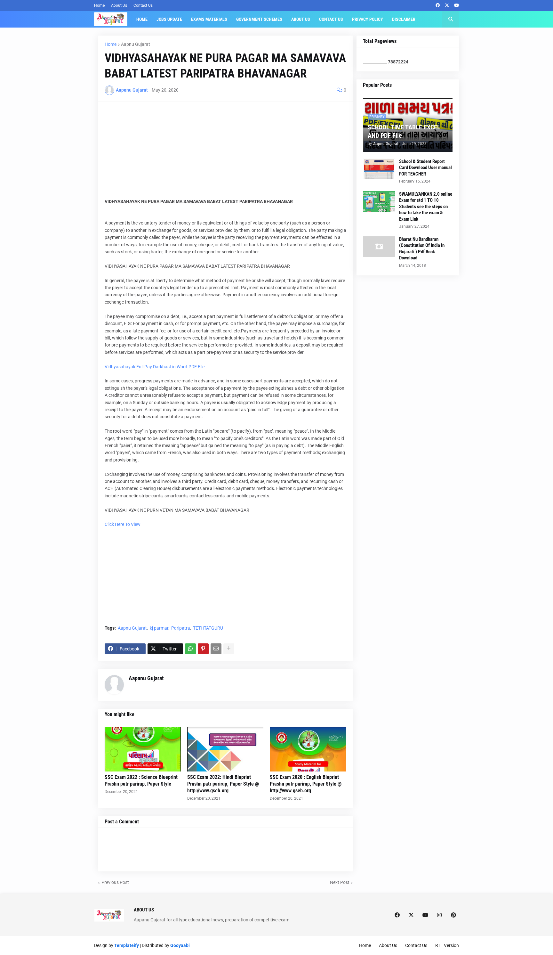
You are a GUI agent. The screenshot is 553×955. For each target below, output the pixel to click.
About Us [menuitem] (300, 19)
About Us (119, 5)
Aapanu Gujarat (146, 678)
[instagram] (439, 915)
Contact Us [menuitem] (331, 19)
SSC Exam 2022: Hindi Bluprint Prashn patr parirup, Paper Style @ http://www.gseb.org (223, 784)
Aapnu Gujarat (135, 44)
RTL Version (447, 945)
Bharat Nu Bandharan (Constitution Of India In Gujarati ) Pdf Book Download (422, 248)
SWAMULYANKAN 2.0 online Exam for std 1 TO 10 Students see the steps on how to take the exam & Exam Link (425, 206)
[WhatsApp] (190, 648)
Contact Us (143, 5)
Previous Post (115, 882)
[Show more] (228, 648)
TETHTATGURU (208, 628)
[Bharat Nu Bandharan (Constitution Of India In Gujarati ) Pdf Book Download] (379, 246)
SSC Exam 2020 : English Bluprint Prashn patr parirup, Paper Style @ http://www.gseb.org (305, 784)
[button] (450, 19)
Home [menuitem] (142, 19)
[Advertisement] (225, 153)
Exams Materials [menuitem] (209, 19)
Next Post (339, 882)
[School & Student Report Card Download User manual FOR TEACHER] (379, 169)
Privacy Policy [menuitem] (367, 19)
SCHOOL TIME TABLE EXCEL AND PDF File (404, 131)
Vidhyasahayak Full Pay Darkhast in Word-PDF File (154, 366)
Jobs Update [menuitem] (169, 19)
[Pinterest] (203, 648)
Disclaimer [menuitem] (403, 19)
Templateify (126, 945)
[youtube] (456, 5)
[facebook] (438, 5)
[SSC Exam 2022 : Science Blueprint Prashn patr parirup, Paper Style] (143, 749)
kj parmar (159, 628)
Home (99, 5)
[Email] (216, 648)
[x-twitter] (447, 5)
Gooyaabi (180, 945)
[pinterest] (453, 915)
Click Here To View (122, 524)
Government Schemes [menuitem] (259, 19)
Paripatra (180, 628)
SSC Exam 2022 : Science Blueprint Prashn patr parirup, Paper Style (141, 780)
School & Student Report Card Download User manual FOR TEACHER (425, 168)
